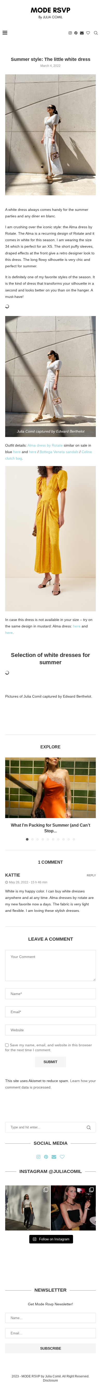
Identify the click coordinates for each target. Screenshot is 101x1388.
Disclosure (50, 1380)
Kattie (12, 875)
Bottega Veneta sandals (59, 452)
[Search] (95, 32)
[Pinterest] (75, 32)
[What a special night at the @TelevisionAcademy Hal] (73, 1207)
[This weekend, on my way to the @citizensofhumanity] (27, 1207)
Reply (91, 875)
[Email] (82, 32)
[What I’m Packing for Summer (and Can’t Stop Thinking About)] (50, 787)
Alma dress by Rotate (45, 445)
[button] (9, 799)
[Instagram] (70, 32)
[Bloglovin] (88, 32)
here (17, 452)
